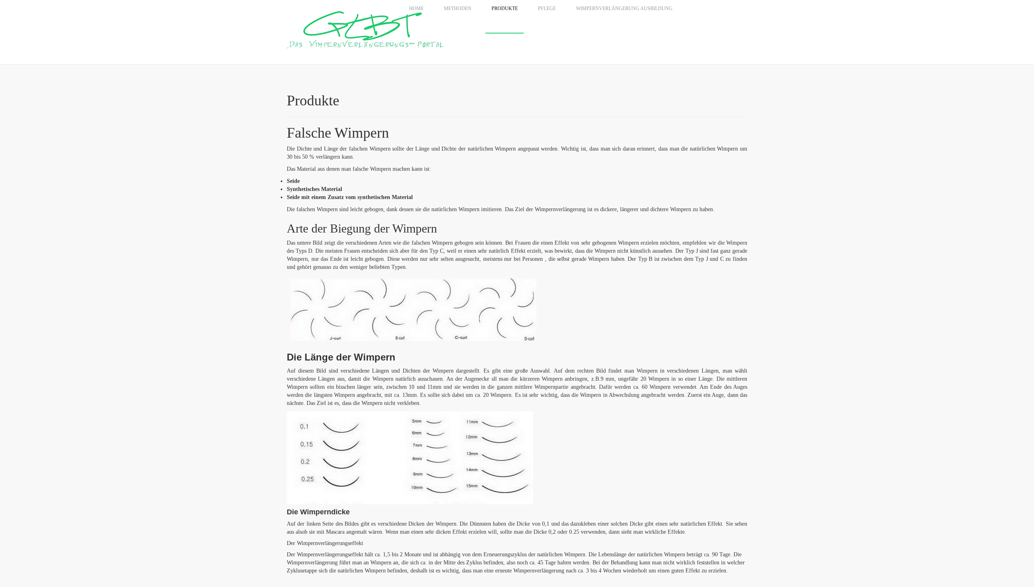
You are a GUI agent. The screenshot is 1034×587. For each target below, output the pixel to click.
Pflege (547, 8)
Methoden (457, 8)
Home (416, 8)
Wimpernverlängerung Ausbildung (624, 8)
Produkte (505, 8)
